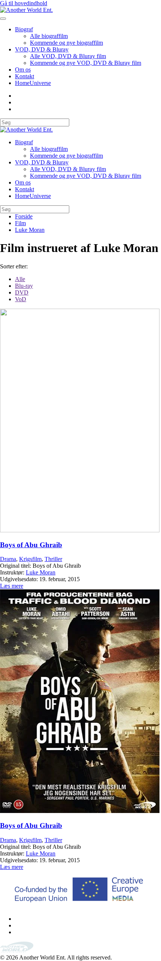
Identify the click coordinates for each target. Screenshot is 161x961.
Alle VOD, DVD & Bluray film (68, 56)
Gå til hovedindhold (23, 3)
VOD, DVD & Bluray (42, 49)
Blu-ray (24, 286)
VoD (20, 299)
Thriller (53, 559)
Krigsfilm (30, 559)
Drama (8, 559)
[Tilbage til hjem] (26, 10)
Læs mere (11, 586)
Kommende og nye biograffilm (66, 43)
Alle (20, 279)
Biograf (24, 29)
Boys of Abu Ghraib (31, 545)
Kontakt (24, 76)
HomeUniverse (33, 83)
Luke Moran (40, 572)
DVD (21, 292)
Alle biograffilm (49, 36)
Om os (23, 69)
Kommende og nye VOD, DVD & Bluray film (85, 63)
